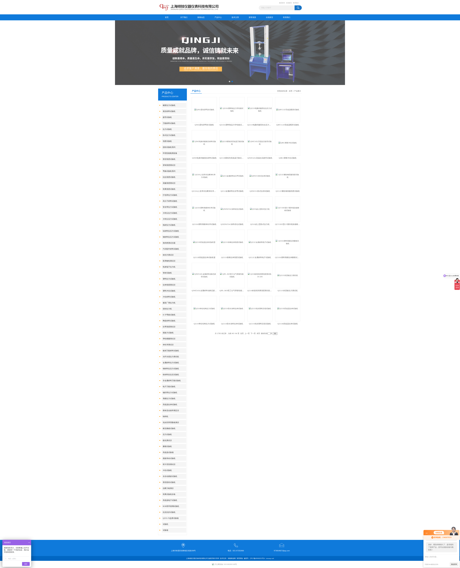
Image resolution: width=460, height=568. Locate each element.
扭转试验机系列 (169, 147)
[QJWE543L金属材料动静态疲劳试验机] (204, 275)
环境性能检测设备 (170, 153)
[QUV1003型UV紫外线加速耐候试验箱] (288, 209)
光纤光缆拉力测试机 (171, 357)
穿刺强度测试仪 (169, 165)
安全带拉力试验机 (170, 207)
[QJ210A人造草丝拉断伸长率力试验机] (204, 176)
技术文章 (235, 17)
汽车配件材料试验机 (171, 249)
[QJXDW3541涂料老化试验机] (232, 209)
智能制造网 (232, 558)
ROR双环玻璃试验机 (171, 506)
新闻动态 (201, 17)
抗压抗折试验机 (169, 512)
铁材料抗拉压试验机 (171, 375)
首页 (167, 17)
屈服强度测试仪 (169, 183)
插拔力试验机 (168, 333)
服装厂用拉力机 (169, 303)
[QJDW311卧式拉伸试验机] (260, 176)
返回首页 (282, 3)
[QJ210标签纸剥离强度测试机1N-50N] (260, 275)
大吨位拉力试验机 (170, 213)
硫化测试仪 (167, 440)
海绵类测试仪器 (169, 243)
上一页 (247, 333)
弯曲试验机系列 (169, 171)
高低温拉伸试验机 (170, 404)
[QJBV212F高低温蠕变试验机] (287, 109)
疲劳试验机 (167, 117)
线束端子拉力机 (169, 267)
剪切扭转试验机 (169, 482)
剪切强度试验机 (169, 159)
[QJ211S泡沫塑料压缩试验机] (260, 308)
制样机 (165, 416)
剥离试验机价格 (169, 494)
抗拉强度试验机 (169, 177)
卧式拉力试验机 (169, 135)
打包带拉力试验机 (170, 195)
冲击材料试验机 (169, 297)
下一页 (253, 333)
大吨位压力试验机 (170, 219)
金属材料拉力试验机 (171, 363)
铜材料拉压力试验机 (171, 369)
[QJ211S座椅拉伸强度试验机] (232, 242)
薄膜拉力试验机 (169, 398)
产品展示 (297, 91)
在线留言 (289, 3)
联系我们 (296, 3)
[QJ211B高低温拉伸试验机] (287, 308)
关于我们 (183, 17)
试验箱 (165, 530)
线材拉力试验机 (169, 225)
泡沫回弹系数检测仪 (171, 422)
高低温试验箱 (168, 452)
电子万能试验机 (169, 387)
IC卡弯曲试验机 (169, 315)
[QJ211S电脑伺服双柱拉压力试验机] (260, 109)
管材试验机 (167, 273)
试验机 (165, 524)
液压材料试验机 (169, 111)
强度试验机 (167, 141)
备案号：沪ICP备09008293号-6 (254, 558)
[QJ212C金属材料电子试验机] (260, 242)
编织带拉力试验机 (170, 393)
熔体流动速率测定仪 (171, 410)
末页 (258, 333)
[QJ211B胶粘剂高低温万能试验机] (232, 143)
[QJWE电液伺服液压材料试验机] (204, 143)
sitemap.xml (270, 558)
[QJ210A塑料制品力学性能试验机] (232, 109)
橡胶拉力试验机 (169, 105)
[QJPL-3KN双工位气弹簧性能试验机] (232, 275)
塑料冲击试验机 (169, 291)
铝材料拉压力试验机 (171, 231)
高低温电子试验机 (170, 500)
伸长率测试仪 (168, 345)
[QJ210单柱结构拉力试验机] (204, 308)
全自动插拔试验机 (170, 476)
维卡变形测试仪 (169, 464)
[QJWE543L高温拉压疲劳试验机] (260, 143)
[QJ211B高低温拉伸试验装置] (204, 242)
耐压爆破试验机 (169, 428)
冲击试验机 (167, 470)
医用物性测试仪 (169, 261)
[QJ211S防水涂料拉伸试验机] (232, 308)
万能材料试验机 (169, 123)
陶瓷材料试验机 (169, 321)
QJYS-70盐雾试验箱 (171, 518)
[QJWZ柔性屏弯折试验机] (204, 109)
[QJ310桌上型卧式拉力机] (260, 209)
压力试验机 (167, 434)
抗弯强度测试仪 (169, 327)
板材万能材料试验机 (171, 351)
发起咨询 (454, 564)
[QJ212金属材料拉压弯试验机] (232, 176)
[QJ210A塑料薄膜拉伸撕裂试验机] (288, 242)
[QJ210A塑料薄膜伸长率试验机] (204, 209)
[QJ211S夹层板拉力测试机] (287, 275)
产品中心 (218, 17)
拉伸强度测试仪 (169, 285)
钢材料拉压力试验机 (171, 237)
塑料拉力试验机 (169, 279)
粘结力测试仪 (168, 255)
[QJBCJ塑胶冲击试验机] (288, 143)
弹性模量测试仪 (169, 339)
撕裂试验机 (167, 446)
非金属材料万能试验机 (172, 381)
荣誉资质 (252, 17)
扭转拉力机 (167, 309)
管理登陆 (240, 558)
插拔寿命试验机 (169, 458)
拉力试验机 (167, 129)
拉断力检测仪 (168, 488)
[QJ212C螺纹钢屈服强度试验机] (288, 176)
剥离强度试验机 (169, 189)
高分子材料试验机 (170, 201)
